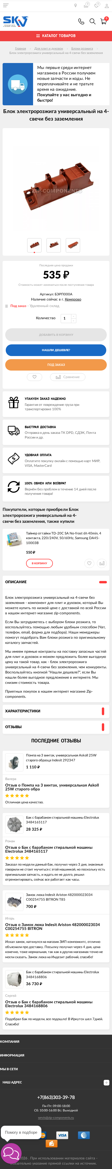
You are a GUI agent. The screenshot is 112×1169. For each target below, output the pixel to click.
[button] (11, 1153)
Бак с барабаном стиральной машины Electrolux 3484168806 (62, 975)
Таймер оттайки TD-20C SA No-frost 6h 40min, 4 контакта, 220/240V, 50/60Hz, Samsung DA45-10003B (63, 538)
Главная (20, 48)
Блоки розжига (82, 48)
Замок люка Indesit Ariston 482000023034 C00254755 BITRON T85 (59, 897)
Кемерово (73, 299)
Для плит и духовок (48, 48)
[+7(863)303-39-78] (81, 21)
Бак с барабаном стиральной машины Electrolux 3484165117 (62, 820)
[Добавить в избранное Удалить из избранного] (34, 377)
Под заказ (56, 365)
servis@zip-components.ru (56, 1117)
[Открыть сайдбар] (5, 5)
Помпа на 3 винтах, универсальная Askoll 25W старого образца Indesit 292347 (61, 758)
